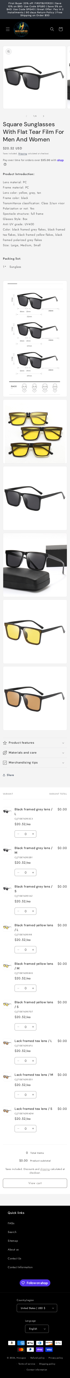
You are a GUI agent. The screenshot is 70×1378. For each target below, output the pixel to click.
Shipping (22, 153)
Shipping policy (47, 1363)
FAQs (11, 1223)
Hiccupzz (21, 1357)
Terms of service (26, 1363)
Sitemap (13, 1241)
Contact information (37, 1369)
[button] (8, 29)
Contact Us (14, 1258)
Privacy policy (56, 1357)
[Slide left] (26, 116)
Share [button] (10, 775)
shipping (45, 1169)
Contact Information (20, 1267)
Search (12, 1232)
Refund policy (38, 1357)
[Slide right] (43, 116)
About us (13, 1249)
